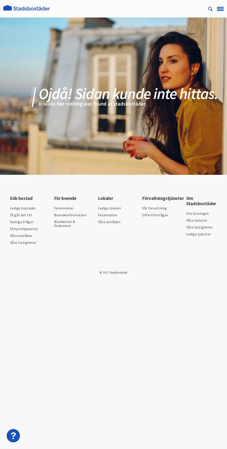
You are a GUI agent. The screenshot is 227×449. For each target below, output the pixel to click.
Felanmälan (63, 208)
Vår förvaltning (154, 208)
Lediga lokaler (109, 208)
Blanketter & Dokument (64, 224)
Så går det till (21, 215)
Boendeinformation (70, 215)
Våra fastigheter (23, 242)
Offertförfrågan (155, 215)
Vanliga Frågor (22, 222)
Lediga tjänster (198, 234)
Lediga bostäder (23, 208)
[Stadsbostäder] (26, 10)
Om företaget (197, 213)
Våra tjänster (196, 220)
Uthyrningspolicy (24, 229)
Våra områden (21, 236)
